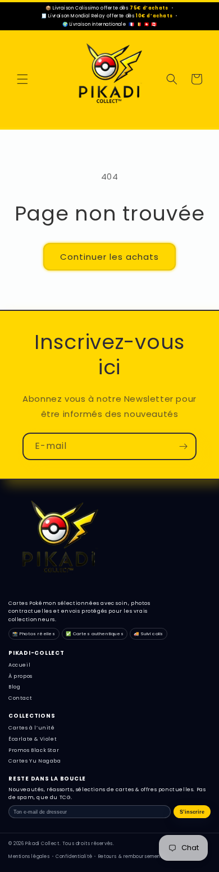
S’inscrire (192, 812)
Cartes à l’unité (31, 727)
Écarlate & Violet (32, 739)
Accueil (19, 665)
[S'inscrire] (183, 446)
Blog (14, 686)
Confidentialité (74, 856)
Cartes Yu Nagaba (34, 761)
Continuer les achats (109, 257)
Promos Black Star (33, 750)
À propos (20, 676)
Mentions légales (29, 856)
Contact (20, 698)
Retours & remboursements (131, 856)
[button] (22, 79)
